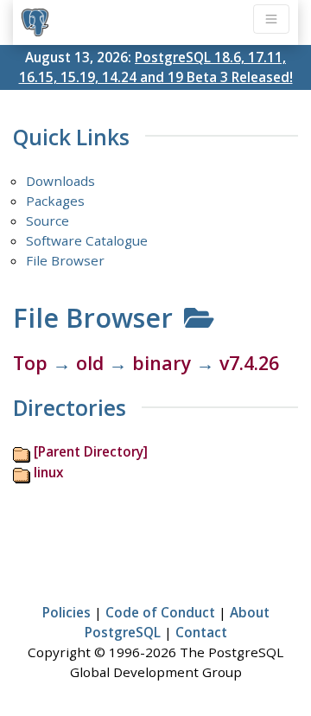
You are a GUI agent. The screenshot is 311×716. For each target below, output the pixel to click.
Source (47, 220)
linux (48, 472)
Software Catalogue (87, 240)
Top (30, 362)
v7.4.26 (249, 362)
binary (161, 362)
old (90, 362)
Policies (66, 612)
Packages (55, 200)
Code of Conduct (160, 612)
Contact (201, 632)
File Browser (65, 260)
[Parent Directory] (91, 451)
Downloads (60, 180)
